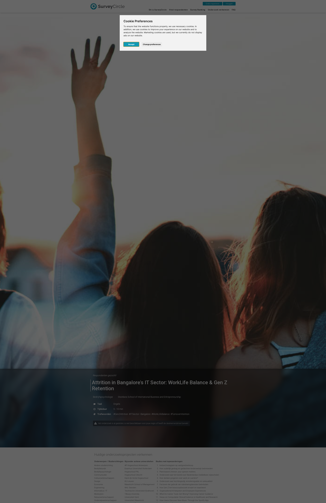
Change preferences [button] (152, 44)
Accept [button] (131, 44)
